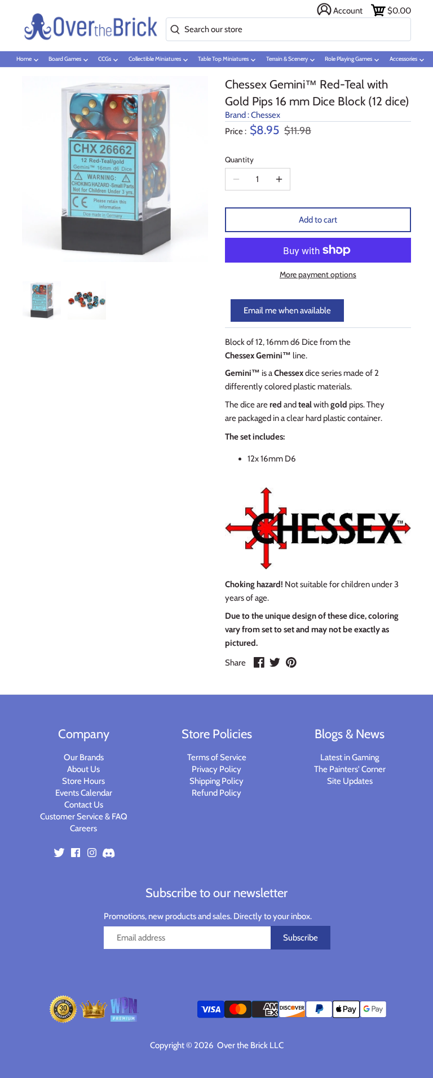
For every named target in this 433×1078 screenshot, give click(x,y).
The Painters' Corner (350, 769)
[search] (173, 30)
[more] (279, 179)
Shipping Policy (216, 781)
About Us (83, 769)
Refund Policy (216, 793)
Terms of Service (216, 757)
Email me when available (287, 310)
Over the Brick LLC (249, 1045)
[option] (41, 300)
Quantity (239, 159)
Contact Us (83, 805)
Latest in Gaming (349, 757)
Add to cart (318, 220)
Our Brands (84, 757)
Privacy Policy (216, 769)
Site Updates (350, 781)
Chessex (265, 115)
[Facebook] (75, 852)
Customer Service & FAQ (83, 816)
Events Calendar (83, 793)
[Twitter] (59, 852)
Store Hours (83, 781)
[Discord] (108, 852)
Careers (83, 828)
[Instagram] (92, 852)
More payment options (318, 274)
